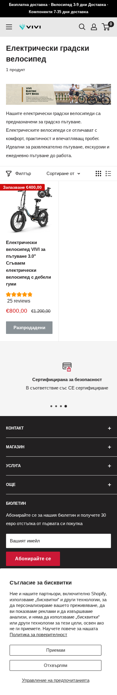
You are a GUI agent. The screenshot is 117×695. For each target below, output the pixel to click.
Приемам (55, 650)
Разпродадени (29, 327)
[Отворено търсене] (82, 27)
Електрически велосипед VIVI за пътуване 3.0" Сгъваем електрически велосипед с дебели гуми (28, 263)
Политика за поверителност (38, 634)
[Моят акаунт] (94, 27)
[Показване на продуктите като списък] (108, 173)
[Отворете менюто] (9, 26)
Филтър (23, 173)
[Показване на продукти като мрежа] (98, 173)
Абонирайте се (33, 558)
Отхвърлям (55, 665)
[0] (106, 26)
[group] (29, 299)
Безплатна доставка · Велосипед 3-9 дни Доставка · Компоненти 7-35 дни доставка (58, 8)
